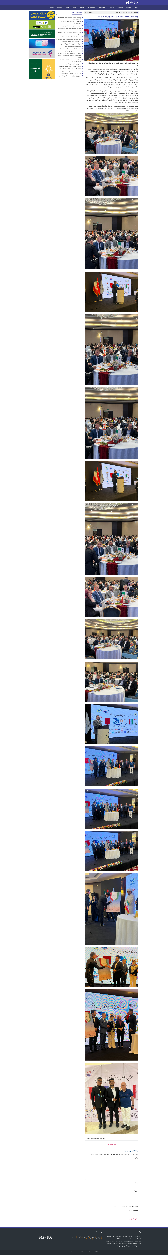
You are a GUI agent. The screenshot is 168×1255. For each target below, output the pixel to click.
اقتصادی (128, 7)
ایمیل (136, 1191)
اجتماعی (120, 7)
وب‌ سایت (135, 1198)
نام (136, 1183)
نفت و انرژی (91, 7)
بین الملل (111, 7)
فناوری (67, 7)
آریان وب (69, 1252)
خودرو (74, 7)
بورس (52, 7)
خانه (136, 7)
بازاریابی (59, 7)
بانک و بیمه (102, 7)
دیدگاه (135, 1158)
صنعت (82, 7)
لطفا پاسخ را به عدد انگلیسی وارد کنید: (125, 1206)
